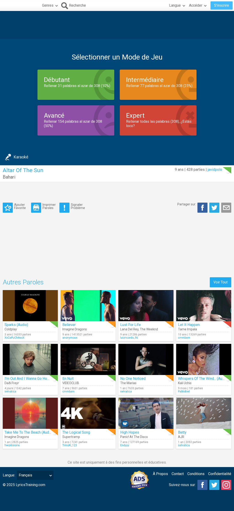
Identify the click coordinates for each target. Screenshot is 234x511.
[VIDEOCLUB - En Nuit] (88, 359)
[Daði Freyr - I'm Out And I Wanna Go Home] (30, 359)
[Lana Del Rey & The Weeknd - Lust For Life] (145, 305)
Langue (175, 5)
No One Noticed (133, 378)
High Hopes (129, 432)
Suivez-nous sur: (182, 485)
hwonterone (12, 445)
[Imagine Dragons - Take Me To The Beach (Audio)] (30, 413)
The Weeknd (149, 329)
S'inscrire (221, 5)
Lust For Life (130, 325)
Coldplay (11, 329)
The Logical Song (76, 432)
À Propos (160, 474)
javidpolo (215, 169)
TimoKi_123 (69, 445)
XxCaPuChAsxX (14, 337)
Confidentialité (219, 474)
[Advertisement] (117, 25)
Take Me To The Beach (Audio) (29, 432)
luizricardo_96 (129, 337)
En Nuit (68, 378)
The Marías (128, 383)
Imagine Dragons (74, 329)
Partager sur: (186, 204)
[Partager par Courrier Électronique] (226, 208)
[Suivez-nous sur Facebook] (202, 485)
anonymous (69, 337)
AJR (181, 437)
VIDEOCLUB (70, 383)
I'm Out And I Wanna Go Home (28, 378)
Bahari (9, 177)
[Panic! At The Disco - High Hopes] (145, 413)
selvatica (10, 391)
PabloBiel (184, 391)
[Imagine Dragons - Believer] (88, 305)
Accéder (195, 5)
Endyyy (124, 445)
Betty (182, 432)
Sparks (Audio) (16, 325)
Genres (47, 5)
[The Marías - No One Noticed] (145, 359)
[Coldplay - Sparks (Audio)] (30, 305)
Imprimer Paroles (49, 206)
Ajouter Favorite (20, 206)
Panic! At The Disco (134, 437)
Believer (69, 325)
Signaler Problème (78, 206)
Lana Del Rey (129, 329)
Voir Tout (220, 282)
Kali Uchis (184, 383)
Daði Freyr (12, 383)
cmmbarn (184, 337)
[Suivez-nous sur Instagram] (226, 485)
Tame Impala (187, 329)
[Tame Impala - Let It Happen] (203, 305)
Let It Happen (189, 325)
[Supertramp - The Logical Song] (88, 413)
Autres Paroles (23, 282)
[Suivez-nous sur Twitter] (214, 485)
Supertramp (71, 437)
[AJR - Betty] (203, 413)
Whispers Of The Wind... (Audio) (203, 378)
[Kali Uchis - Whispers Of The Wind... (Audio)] (203, 359)
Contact (178, 474)
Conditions (196, 474)
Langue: (9, 475)
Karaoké (21, 157)
